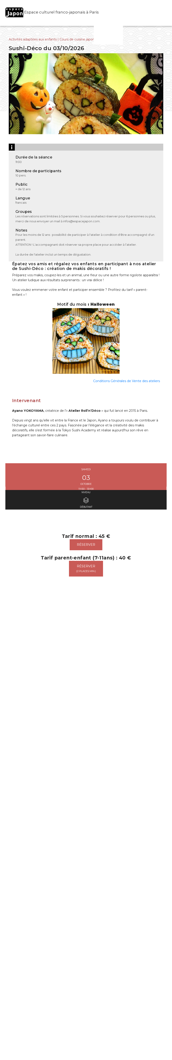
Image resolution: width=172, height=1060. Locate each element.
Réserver (86, 545)
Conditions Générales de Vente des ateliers (126, 381)
